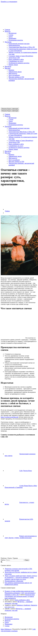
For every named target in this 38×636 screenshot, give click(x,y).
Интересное (12, 33)
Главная (7, 29)
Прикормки (12, 38)
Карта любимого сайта (16, 59)
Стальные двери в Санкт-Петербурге (21, 56)
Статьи (11, 35)
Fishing (7, 211)
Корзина (11, 70)
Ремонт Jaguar (13, 65)
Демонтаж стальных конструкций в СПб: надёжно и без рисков (18, 569)
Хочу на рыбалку (14, 75)
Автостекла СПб (14, 57)
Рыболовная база (14, 45)
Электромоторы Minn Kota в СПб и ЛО (22, 47)
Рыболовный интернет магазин (19, 43)
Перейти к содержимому (9, 1)
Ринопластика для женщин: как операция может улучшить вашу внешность (20, 596)
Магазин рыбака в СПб (16, 77)
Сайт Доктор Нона (25, 470)
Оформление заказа (15, 72)
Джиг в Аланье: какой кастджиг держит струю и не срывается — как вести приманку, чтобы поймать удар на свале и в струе (21, 577)
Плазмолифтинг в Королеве (14, 581)
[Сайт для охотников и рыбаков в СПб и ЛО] (19, 26)
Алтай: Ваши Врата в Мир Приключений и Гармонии (21, 486)
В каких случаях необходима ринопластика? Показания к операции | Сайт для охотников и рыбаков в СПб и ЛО (20, 592)
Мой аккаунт (13, 73)
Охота (11, 36)
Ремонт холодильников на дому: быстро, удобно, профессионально (21, 537)
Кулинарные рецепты (16, 40)
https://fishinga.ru (6, 629)
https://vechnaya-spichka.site (9, 417)
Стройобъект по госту (16, 61)
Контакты (8, 66)
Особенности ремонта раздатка (19, 63)
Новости (7, 620)
